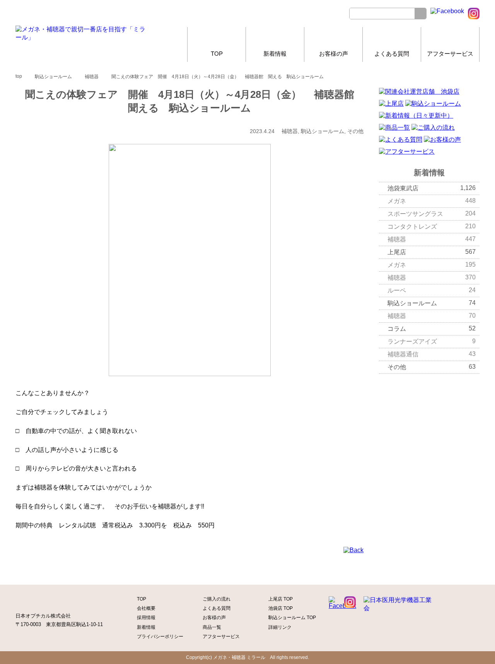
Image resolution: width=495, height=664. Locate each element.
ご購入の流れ (216, 599)
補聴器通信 (431, 354)
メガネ (431, 200)
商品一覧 (212, 627)
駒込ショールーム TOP (292, 617)
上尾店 (431, 251)
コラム (431, 328)
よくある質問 (391, 53)
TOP (217, 53)
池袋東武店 (431, 188)
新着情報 (275, 53)
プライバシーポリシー (160, 636)
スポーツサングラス (431, 213)
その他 (431, 366)
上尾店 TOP (280, 599)
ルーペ (431, 290)
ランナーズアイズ (431, 341)
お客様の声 (333, 53)
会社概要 (146, 608)
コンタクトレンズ (431, 226)
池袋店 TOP (280, 608)
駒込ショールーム (431, 302)
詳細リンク (280, 627)
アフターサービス (450, 53)
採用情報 (146, 617)
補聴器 (431, 239)
